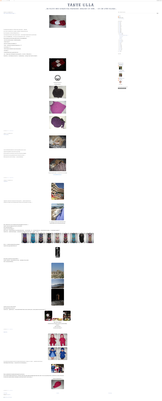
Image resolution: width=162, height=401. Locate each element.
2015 (119, 25)
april (120, 46)
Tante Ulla (81, 5)
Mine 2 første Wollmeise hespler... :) (10, 13)
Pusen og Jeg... (6, 134)
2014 (119, 26)
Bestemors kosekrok (121, 78)
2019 (119, 22)
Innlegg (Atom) (8, 394)
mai (120, 45)
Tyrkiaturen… (6, 181)
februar (120, 48)
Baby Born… (121, 38)
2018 (119, 23)
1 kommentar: (11, 390)
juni (120, 44)
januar (120, 49)
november (121, 34)
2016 (119, 24)
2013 (119, 27)
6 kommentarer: (11, 177)
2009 (119, 32)
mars (120, 47)
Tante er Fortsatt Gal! (121, 71)
